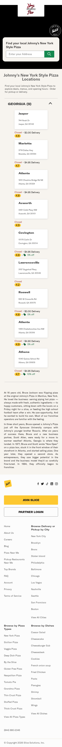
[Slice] (8, 484)
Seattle (35, 595)
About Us (9, 532)
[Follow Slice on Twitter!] (42, 484)
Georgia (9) (19, 104)
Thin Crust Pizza (12, 695)
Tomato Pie (10, 682)
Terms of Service (12, 595)
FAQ (6, 575)
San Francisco (38, 602)
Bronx (34, 549)
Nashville (36, 589)
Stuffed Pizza (11, 701)
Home (7, 526)
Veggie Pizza (10, 648)
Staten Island (38, 556)
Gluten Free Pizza (13, 668)
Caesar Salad (38, 632)
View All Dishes (39, 713)
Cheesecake (37, 638)
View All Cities (38, 617)
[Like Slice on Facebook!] (38, 484)
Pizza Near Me (11, 552)
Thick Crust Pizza (13, 708)
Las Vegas (36, 582)
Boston (35, 609)
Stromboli (36, 698)
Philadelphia (37, 562)
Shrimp (35, 691)
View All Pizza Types (14, 716)
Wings (34, 705)
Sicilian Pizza (11, 642)
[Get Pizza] (49, 54)
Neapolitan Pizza (13, 675)
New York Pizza (12, 635)
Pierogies (36, 685)
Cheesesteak (37, 652)
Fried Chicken (38, 672)
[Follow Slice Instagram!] (56, 484)
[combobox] (25, 54)
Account (8, 582)
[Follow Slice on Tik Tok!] (47, 484)
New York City (38, 536)
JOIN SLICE (31, 500)
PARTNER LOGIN (31, 512)
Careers (8, 539)
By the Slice (10, 662)
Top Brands (10, 569)
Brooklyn (36, 542)
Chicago (35, 575)
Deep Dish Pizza (12, 655)
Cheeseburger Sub (40, 645)
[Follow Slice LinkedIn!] (51, 484)
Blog (6, 546)
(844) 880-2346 (12, 730)
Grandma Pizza (12, 688)
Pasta (34, 678)
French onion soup (41, 665)
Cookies (35, 658)
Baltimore (36, 569)
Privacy (8, 589)
